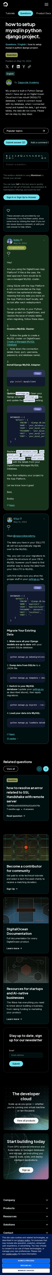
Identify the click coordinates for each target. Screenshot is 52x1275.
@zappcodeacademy (24, 535)
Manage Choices (26, 1270)
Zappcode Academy (28, 82)
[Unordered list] (36, 156)
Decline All (26, 1265)
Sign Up (11, 888)
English (22, 44)
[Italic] (10, 156)
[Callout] (7, 158)
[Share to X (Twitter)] (7, 66)
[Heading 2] (30, 156)
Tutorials (10, 13)
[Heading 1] (27, 156)
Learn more (13, 948)
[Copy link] (29, 66)
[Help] (45, 158)
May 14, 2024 (20, 243)
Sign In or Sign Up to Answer (21, 197)
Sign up (26, 1170)
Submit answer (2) (15, 142)
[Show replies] (17, 739)
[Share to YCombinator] (24, 66)
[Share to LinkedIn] (18, 66)
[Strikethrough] (15, 156)
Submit (16, 1063)
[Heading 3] (33, 156)
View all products (26, 1120)
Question (12, 55)
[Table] (10, 158)
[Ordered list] (39, 156)
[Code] (13, 158)
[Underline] (13, 156)
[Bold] (7, 156)
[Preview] (42, 158)
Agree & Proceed (26, 1261)
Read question (14, 815)
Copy (37, 373)
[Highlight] (24, 156)
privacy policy (23, 1240)
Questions (25, 13)
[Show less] (44, 240)
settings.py (34, 579)
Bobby (17, 240)
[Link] (18, 156)
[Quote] (42, 156)
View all (11, 768)
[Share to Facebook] (12, 66)
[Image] (21, 156)
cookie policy (12, 1254)
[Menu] (46, 4)
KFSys (16, 518)
